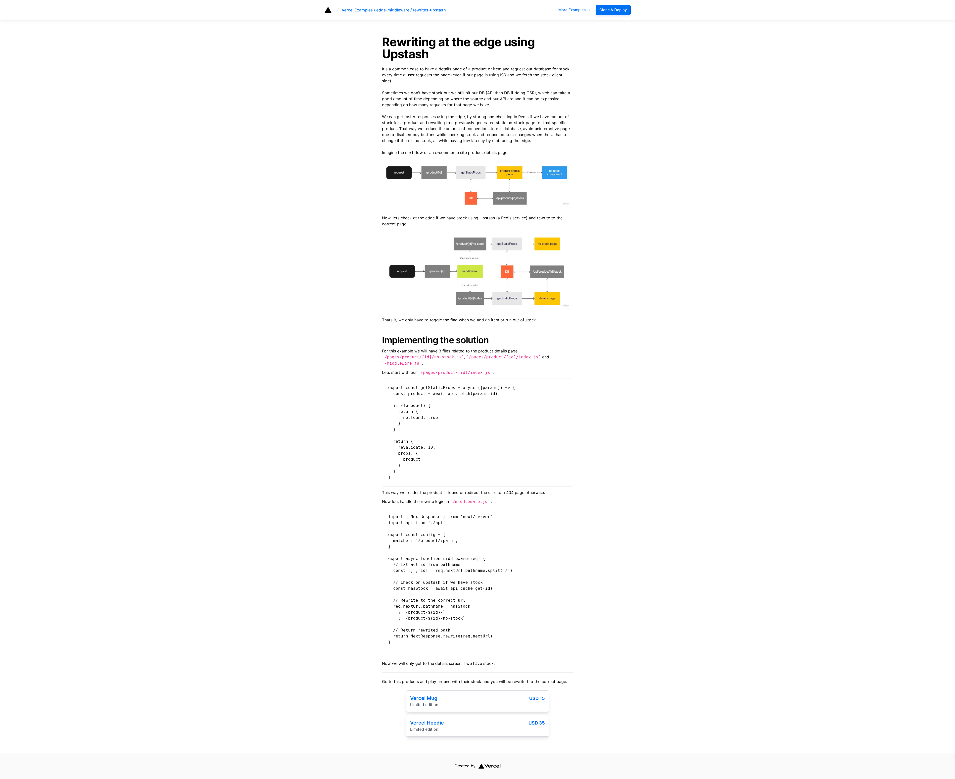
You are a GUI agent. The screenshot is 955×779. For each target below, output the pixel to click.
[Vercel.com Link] (488, 766)
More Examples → (574, 9)
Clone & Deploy (613, 9)
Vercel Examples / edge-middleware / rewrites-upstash (394, 9)
